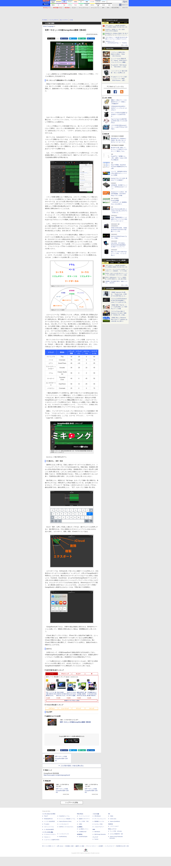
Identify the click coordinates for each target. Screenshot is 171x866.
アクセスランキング (111, 20)
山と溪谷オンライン (83, 829)
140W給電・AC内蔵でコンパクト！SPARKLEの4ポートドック (119, 186)
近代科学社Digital (83, 836)
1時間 (105, 22)
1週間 (118, 22)
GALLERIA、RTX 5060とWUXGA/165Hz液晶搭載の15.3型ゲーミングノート (118, 244)
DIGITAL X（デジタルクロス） (66, 826)
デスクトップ (65, 673)
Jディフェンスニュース (100, 818)
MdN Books (97, 831)
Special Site (109, 48)
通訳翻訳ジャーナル (99, 821)
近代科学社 (79, 834)
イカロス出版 (96, 813)
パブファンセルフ (114, 826)
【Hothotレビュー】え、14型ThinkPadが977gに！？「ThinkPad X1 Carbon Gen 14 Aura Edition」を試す (116, 43)
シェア (65, 38)
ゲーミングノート (95, 7)
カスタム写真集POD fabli (116, 834)
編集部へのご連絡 (80, 846)
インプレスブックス (64, 834)
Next (96, 688)
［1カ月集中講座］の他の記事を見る (72, 765)
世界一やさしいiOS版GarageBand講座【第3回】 (76, 722)
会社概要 (101, 846)
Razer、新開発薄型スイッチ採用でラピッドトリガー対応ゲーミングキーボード (119, 219)
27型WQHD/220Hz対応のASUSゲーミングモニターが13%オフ (119, 108)
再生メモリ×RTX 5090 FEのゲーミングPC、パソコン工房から (119, 253)
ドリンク (78, 708)
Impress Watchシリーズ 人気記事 (115, 260)
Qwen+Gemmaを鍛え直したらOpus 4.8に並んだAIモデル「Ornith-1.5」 (119, 210)
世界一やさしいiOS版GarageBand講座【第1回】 (91, 790)
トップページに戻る (71, 802)
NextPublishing (63, 836)
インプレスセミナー (64, 824)
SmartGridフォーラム (64, 816)
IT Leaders (46, 824)
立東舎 (80, 824)
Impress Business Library (65, 821)
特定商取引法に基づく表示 (122, 846)
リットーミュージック (84, 816)
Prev (47, 688)
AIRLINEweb (97, 816)
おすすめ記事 (110, 288)
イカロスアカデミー (99, 826)
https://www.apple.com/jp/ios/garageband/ (57, 775)
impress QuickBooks (115, 821)
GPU (103, 7)
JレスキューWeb (98, 824)
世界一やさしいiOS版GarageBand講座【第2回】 (62, 790)
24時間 (112, 22)
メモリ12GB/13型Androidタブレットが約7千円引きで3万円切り (119, 127)
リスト (57, 38)
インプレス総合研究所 (49, 821)
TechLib (96, 839)
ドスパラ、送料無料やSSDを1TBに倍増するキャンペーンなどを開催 (119, 173)
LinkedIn (92, 38)
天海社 (111, 816)
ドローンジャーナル (49, 826)
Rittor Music (80, 813)
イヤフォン (52, 708)
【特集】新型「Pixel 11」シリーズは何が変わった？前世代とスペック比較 (119, 306)
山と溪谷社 (79, 826)
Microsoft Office (115, 7)
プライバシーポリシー (91, 846)
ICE (109, 813)
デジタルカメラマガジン (50, 834)
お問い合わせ (60, 846)
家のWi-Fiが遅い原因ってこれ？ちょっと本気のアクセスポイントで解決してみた (119, 149)
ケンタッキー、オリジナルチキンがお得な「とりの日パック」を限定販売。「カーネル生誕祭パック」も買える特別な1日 (116, 271)
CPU (108, 7)
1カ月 (125, 22)
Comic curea (113, 818)
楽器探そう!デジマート (84, 818)
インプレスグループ (109, 846)
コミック (91, 708)
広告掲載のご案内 (69, 846)
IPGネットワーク (112, 829)
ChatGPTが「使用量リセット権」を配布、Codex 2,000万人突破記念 (119, 157)
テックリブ (95, 837)
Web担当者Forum (48, 818)
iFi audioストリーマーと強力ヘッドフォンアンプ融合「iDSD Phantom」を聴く (119, 78)
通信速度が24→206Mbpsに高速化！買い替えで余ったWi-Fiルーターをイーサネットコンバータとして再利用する (116, 35)
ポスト (52, 38)
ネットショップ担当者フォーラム (67, 818)
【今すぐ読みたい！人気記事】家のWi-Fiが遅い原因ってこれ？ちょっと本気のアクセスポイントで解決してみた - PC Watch (116, 39)
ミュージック (65, 708)
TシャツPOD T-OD (84, 821)
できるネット (47, 837)
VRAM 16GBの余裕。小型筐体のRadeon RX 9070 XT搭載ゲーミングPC (119, 229)
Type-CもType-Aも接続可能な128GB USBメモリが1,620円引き (119, 120)
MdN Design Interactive (100, 834)
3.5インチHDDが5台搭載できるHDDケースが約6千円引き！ (119, 114)
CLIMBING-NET (82, 831)
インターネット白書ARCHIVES (51, 839)
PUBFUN (110, 824)
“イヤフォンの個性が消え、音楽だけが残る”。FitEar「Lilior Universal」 (118, 54)
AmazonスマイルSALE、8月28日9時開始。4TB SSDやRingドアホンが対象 (119, 193)
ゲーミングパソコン (83, 7)
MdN (94, 829)
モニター (74, 7)
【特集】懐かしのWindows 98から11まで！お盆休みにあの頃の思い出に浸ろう (119, 319)
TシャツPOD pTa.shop (116, 831)
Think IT (46, 816)
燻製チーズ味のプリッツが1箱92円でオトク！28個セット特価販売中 (119, 101)
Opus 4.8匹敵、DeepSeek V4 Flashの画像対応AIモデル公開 (119, 166)
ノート (52, 673)
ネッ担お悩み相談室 (49, 829)
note (83, 38)
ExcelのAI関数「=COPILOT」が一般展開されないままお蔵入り (119, 202)
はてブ (74, 38)
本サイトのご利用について (48, 846)
